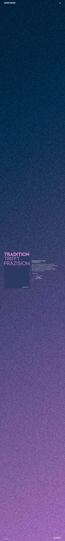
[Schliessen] (60, 3)
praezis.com (6, 538)
